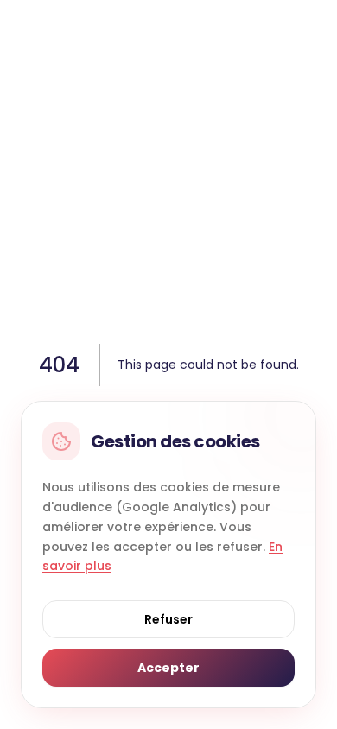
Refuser (168, 619)
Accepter (168, 667)
